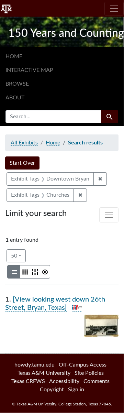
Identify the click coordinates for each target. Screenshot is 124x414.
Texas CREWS (28, 381)
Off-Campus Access (82, 365)
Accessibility (64, 381)
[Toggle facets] (109, 214)
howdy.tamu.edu (34, 365)
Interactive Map (29, 70)
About (14, 97)
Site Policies (89, 373)
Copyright (52, 389)
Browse (17, 84)
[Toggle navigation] (114, 8)
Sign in (76, 389)
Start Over (22, 163)
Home (13, 56)
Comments (96, 381)
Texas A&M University (44, 373)
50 (18, 256)
